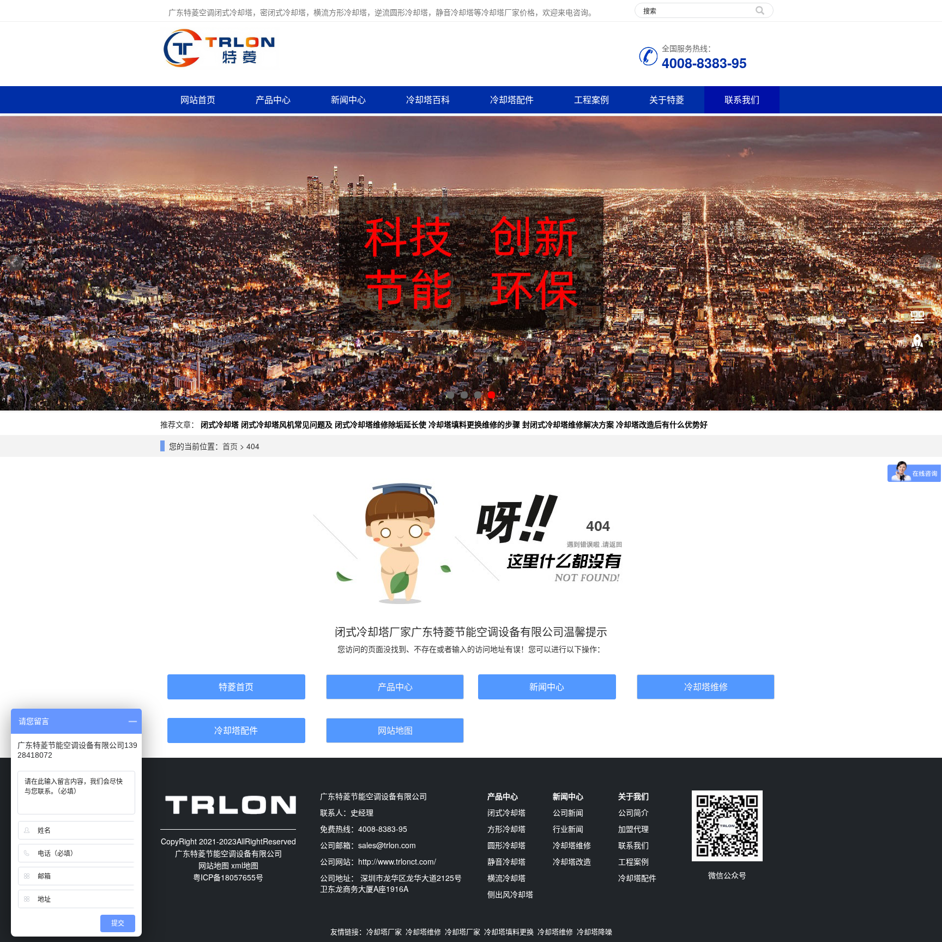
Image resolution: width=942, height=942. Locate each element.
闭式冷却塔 (220, 424)
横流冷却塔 (506, 877)
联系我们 (741, 99)
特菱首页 (236, 686)
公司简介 (633, 812)
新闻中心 (348, 99)
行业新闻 (568, 828)
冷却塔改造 (572, 861)
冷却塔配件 (512, 99)
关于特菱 (666, 99)
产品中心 (273, 99)
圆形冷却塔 (506, 845)
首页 (230, 445)
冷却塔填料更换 (509, 931)
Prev (14, 263)
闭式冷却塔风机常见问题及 (287, 424)
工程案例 (591, 99)
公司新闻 (568, 812)
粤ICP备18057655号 (228, 877)
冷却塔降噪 (594, 931)
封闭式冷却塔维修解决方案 (568, 424)
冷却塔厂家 (384, 931)
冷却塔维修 (706, 686)
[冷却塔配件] (471, 263)
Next (928, 263)
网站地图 (395, 730)
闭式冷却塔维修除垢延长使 (380, 424)
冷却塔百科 (428, 99)
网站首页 (197, 99)
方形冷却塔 (506, 828)
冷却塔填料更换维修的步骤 (474, 424)
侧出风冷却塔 (510, 894)
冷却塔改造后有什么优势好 (662, 424)
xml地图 (244, 865)
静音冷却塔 (506, 861)
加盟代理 (633, 828)
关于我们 (633, 795)
